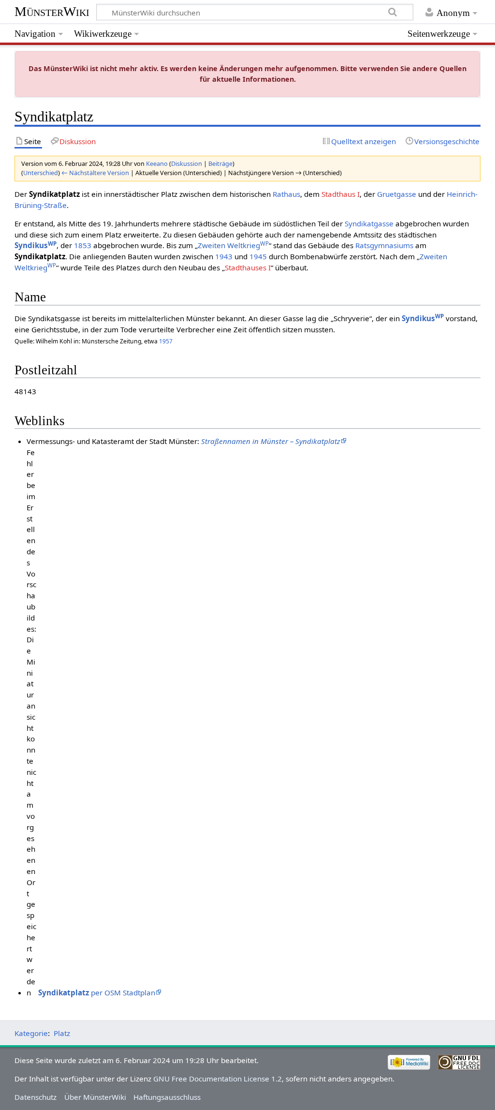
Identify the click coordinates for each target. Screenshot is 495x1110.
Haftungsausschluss (167, 1097)
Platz (62, 1033)
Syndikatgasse (369, 223)
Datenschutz (36, 1097)
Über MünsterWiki (95, 1097)
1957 (166, 341)
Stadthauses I (248, 267)
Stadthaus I (340, 194)
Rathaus (286, 194)
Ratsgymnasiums (384, 245)
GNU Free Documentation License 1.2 (217, 1078)
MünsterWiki (52, 11)
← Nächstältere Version (95, 172)
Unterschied (40, 172)
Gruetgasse (396, 194)
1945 (258, 256)
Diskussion (186, 163)
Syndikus (36, 245)
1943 (224, 256)
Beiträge (220, 163)
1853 (82, 245)
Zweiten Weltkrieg (233, 245)
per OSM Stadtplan (96, 992)
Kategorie (31, 1033)
